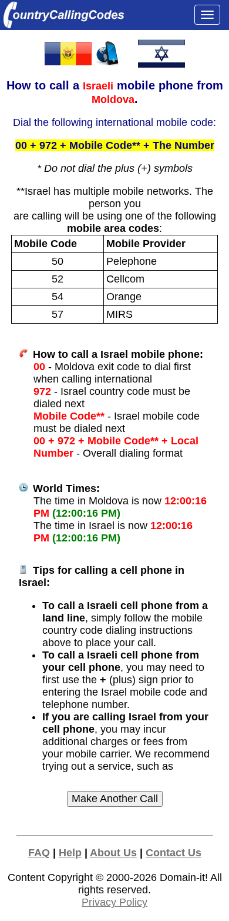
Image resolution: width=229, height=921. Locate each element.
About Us (113, 853)
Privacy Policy (114, 902)
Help (70, 853)
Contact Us (173, 853)
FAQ (39, 853)
